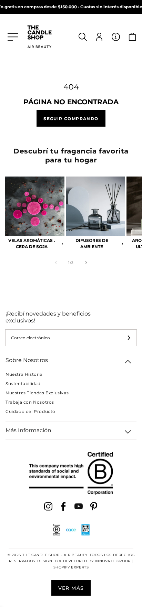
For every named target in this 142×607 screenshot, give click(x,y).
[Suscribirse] (128, 338)
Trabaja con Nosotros (30, 402)
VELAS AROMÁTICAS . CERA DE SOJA (31, 243)
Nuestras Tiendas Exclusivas (37, 392)
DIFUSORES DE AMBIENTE (91, 243)
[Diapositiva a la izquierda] (55, 262)
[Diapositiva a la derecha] (86, 262)
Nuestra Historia (24, 374)
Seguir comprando (70, 118)
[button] (83, 37)
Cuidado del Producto (30, 411)
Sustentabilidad (23, 383)
